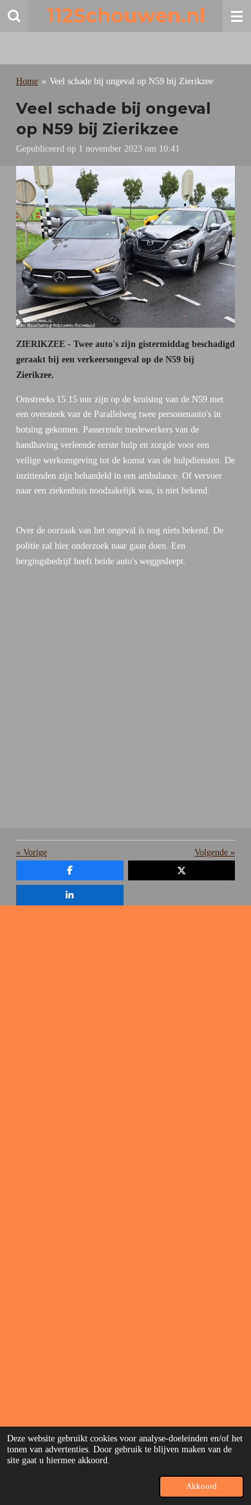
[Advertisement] (125, 703)
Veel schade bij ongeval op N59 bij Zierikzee (131, 81)
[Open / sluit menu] (237, 16)
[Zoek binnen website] (14, 16)
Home (27, 81)
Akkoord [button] (201, 1486)
